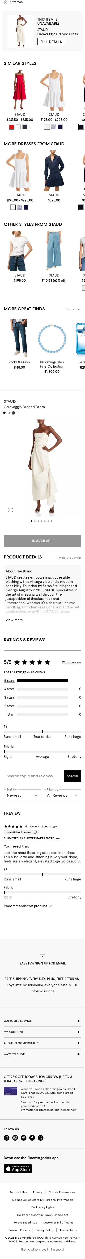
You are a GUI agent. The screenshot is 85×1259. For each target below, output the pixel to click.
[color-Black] (24, 127)
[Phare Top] (20, 251)
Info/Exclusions (43, 991)
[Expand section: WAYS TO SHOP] (42, 1054)
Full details (51, 42)
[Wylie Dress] (20, 90)
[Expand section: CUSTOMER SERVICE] (42, 1020)
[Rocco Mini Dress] (54, 170)
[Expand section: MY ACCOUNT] (42, 1032)
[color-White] (18, 127)
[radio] (11, 127)
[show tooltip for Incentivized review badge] (34, 832)
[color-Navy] (60, 127)
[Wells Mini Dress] (54, 90)
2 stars (9, 706)
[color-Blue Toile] (53, 127)
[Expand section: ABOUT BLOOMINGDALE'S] (42, 1043)
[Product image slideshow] (42, 474)
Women (17, 2)
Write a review (71, 662)
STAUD (42, 30)
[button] (42, 474)
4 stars (9, 689)
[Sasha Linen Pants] (54, 251)
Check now (68, 1110)
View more (14, 620)
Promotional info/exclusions (40, 1110)
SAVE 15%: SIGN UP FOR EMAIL (42, 963)
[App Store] (18, 1168)
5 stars (9, 681)
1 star (9, 714)
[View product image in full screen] (10, 510)
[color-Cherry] (11, 127)
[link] (20, 121)
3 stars (9, 697)
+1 (30, 127)
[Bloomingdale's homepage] (6, 2)
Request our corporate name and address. (47, 1241)
